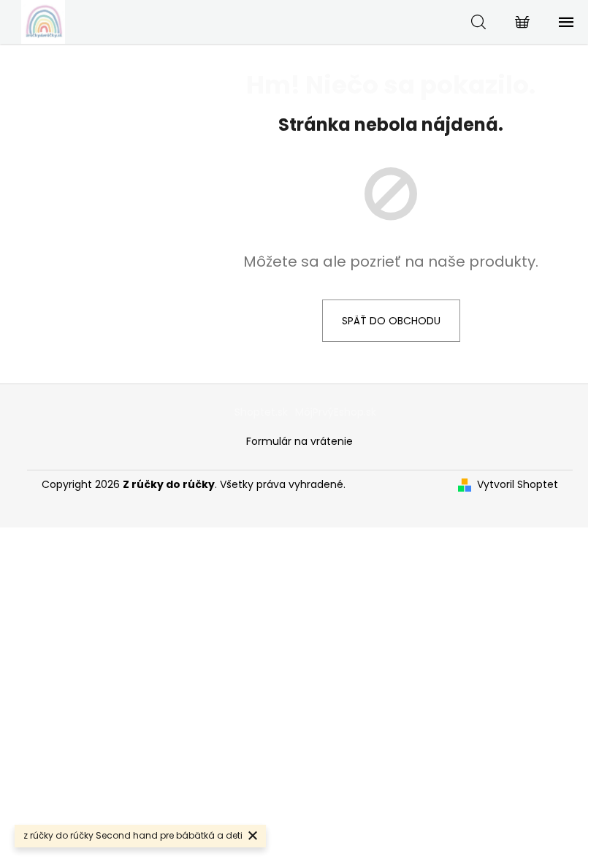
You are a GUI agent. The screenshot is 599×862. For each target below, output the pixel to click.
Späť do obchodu (391, 320)
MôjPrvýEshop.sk (335, 412)
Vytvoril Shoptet (517, 485)
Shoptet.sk (261, 412)
